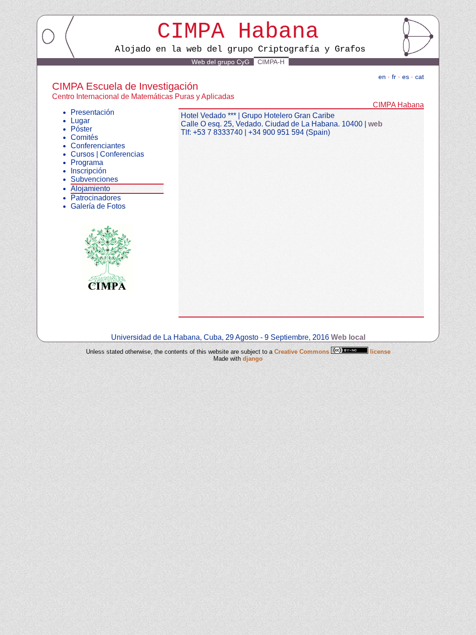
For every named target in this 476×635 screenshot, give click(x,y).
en (382, 76)
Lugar (80, 121)
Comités (84, 137)
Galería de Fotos (98, 206)
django (253, 358)
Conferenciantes (98, 146)
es (405, 76)
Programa (87, 162)
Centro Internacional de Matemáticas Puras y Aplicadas (143, 96)
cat (419, 76)
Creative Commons (302, 351)
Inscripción (88, 171)
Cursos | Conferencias (107, 154)
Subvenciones (94, 179)
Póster (81, 129)
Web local (348, 337)
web (375, 124)
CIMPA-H (271, 62)
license (380, 351)
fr (394, 76)
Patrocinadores (96, 198)
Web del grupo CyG (221, 62)
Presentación (92, 112)
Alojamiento (90, 188)
